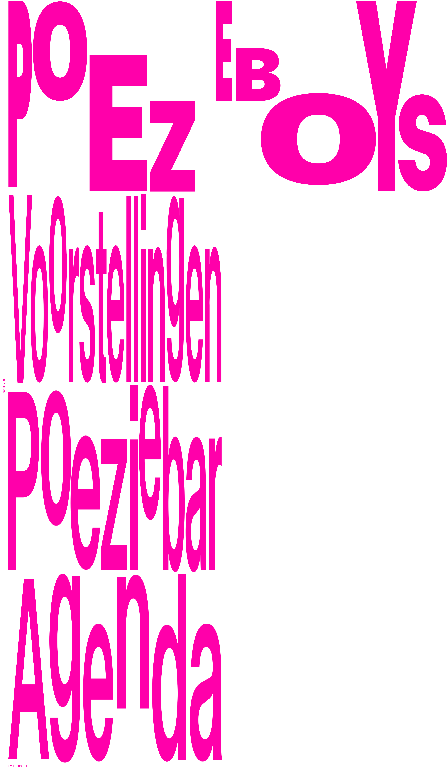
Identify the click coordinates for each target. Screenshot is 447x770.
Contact (21, 766)
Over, (11, 766)
